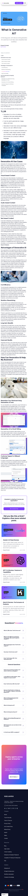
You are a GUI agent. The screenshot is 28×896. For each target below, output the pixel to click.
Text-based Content (5, 63)
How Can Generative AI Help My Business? (7, 76)
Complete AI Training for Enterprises (12, 857)
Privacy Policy (7, 823)
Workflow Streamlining (5, 69)
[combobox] (4, 894)
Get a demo (19, 3)
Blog (5, 845)
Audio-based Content (5, 61)
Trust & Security (7, 817)
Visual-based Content (5, 59)
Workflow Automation (9, 874)
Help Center (7, 848)
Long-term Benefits (5, 71)
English (3, 894)
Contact (6, 838)
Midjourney (4, 185)
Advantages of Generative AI (6, 65)
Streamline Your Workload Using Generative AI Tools (7, 79)
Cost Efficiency (4, 67)
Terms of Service (8, 820)
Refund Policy (7, 829)
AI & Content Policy (8, 826)
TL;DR (2, 55)
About (5, 814)
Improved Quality (4, 73)
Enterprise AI (7, 868)
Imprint (5, 832)
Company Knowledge (9, 877)
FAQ (5, 860)
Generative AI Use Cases (6, 57)
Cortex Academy (8, 851)
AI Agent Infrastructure (9, 871)
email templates (5, 309)
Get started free (14, 508)
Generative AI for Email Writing (7, 82)
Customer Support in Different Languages (7, 85)
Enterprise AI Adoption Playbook (11, 854)
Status (5, 835)
